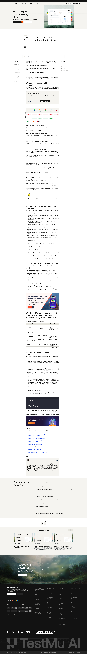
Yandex (48, 601)
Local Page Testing (37, 608)
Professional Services (38, 619)
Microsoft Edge (49, 598)
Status (60, 611)
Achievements (73, 594)
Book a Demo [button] (70, 3)
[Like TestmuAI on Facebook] (70, 652)
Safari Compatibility (18, 70)
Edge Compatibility (18, 67)
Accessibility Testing (38, 612)
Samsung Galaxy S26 (50, 588)
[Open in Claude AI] (12, 600)
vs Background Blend (17, 84)
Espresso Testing (61, 589)
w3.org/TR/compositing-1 (52, 446)
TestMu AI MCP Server (62, 625)
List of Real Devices (49, 592)
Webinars (60, 599)
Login (66, 3)
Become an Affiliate (73, 603)
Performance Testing (38, 604)
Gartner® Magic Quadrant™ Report (75, 617)
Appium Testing (61, 588)
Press (71, 593)
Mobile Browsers (37, 105)
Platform (16, 3)
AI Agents (32, 3)
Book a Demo (30, 574)
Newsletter (60, 598)
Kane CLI (36, 591)
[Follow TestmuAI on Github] (77, 652)
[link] (10, 3)
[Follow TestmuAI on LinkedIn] (73, 652)
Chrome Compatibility (18, 66)
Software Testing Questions (63, 604)
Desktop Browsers (30, 105)
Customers (72, 592)
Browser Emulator (49, 607)
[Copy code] (58, 398)
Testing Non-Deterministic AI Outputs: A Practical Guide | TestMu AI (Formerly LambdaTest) (43, 546)
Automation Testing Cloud (38, 588)
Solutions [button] (21, 3)
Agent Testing (37, 593)
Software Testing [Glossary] (63, 602)
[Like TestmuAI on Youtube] (75, 652)
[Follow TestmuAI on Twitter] (71, 652)
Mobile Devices (49, 603)
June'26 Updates (73, 619)
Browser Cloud (37, 605)
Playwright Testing (49, 616)
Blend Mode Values (16, 81)
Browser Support (16, 64)
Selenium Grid (49, 613)
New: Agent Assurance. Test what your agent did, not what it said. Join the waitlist (43, 1)
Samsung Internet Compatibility (17, 74)
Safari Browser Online (50, 597)
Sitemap (60, 609)
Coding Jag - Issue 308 (74, 618)
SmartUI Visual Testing (38, 616)
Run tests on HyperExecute (63, 619)
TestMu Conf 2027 (61, 594)
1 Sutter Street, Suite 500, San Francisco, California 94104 (11, 618)
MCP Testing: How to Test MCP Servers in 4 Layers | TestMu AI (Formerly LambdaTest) (23, 546)
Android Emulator (49, 606)
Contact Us (72, 612)
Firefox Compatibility (18, 69)
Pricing (37, 3)
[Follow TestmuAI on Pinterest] (79, 652)
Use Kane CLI (60, 617)
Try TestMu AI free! (48, 200)
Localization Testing (38, 614)
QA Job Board (61, 603)
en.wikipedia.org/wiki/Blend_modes (45, 453)
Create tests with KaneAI (62, 615)
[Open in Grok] (14, 600)
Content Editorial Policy (74, 601)
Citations (15, 87)
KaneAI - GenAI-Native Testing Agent (39, 590)
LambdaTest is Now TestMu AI (75, 588)
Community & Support (74, 597)
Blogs (59, 595)
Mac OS (48, 602)
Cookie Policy (73, 607)
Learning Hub (26, 30)
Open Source (72, 599)
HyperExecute (37, 603)
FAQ (59, 600)
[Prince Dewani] (42, 467)
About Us (72, 589)
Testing (25, 35)
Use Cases (15, 83)
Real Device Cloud (37, 598)
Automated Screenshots (38, 609)
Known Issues (16, 86)
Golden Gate (48, 608)
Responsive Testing (38, 613)
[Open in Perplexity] (10, 600)
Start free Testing (11, 593)
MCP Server (36, 595)
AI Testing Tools (61, 608)
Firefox (48, 594)
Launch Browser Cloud (62, 618)
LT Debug (36, 607)
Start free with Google (17, 21)
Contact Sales (21, 574)
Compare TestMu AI (38, 621)
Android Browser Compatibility (17, 77)
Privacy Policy (73, 606)
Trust (71, 608)
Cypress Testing (49, 614)
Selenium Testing (49, 612)
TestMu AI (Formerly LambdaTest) (18, 30)
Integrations (36, 617)
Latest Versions (61, 607)
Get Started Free (76, 3)
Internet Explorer (49, 593)
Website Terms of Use (74, 610)
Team (71, 611)
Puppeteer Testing (49, 617)
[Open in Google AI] (17, 600)
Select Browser (30, 99)
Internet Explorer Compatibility (17, 79)
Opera (47, 599)
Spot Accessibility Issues (62, 623)
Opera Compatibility (18, 72)
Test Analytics (37, 618)
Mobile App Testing (37, 600)
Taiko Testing (49, 618)
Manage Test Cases (62, 624)
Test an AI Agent (61, 614)
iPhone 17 (48, 589)
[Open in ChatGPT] (8, 600)
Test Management (37, 599)
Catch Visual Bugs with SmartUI (62, 621)
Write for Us (72, 602)
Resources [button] (27, 3)
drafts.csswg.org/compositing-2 (34, 449)
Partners (72, 598)
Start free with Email (27, 21)
